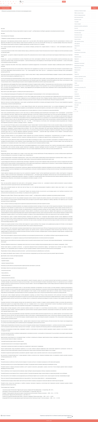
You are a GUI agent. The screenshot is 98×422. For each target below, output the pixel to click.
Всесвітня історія (78, 19)
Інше (75, 48)
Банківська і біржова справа (80, 10)
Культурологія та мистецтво (80, 52)
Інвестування (77, 43)
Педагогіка (77, 74)
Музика (76, 72)
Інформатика (77, 45)
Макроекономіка (78, 56)
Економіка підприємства (79, 30)
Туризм (76, 100)
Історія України (77, 50)
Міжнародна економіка (79, 65)
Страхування (77, 96)
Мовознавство (77, 69)
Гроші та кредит (78, 23)
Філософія (77, 105)
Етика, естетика (78, 39)
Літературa (77, 54)
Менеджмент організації (79, 63)
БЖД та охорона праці (79, 12)
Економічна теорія (78, 37)
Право (76, 83)
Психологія (77, 85)
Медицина (77, 61)
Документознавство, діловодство (81, 26)
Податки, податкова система (80, 76)
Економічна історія (78, 34)
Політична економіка (79, 80)
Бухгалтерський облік (79, 17)
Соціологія (77, 94)
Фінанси (76, 107)
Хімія (75, 109)
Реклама (76, 89)
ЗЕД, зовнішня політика (79, 41)
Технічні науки (77, 98)
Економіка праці (78, 32)
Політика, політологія (79, 78)
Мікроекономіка (78, 67)
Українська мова (78, 102)
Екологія (76, 28)
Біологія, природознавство (80, 15)
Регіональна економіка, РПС (80, 87)
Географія (76, 21)
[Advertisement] (36, 20)
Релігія (76, 91)
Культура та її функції (6, 415)
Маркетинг (77, 58)
